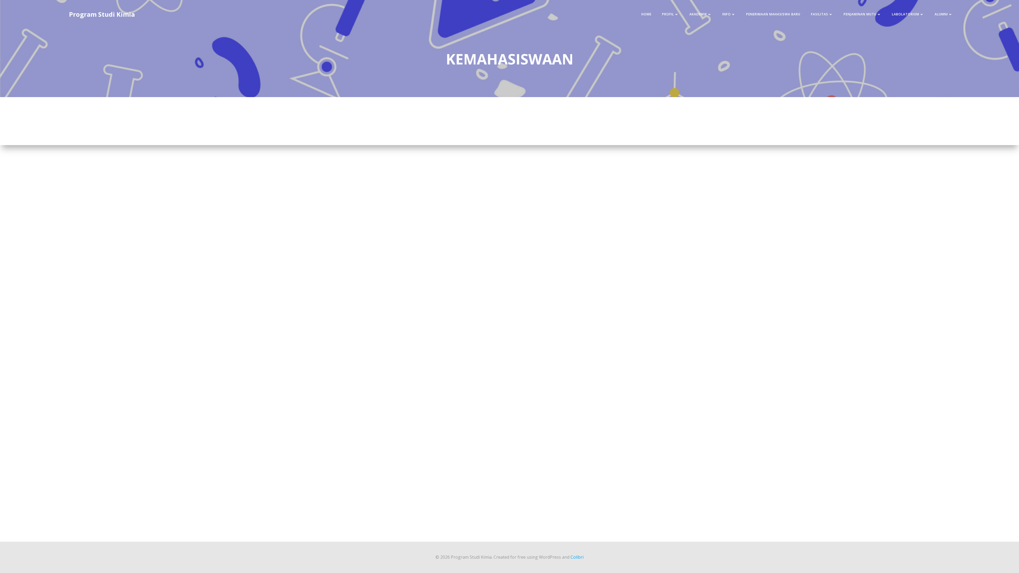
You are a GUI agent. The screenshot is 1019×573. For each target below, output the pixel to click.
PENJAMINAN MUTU (860, 14)
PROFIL (668, 14)
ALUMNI (941, 14)
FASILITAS (819, 14)
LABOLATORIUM (905, 14)
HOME (646, 14)
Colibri (577, 557)
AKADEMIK (698, 14)
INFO (726, 14)
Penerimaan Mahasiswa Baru (773, 14)
